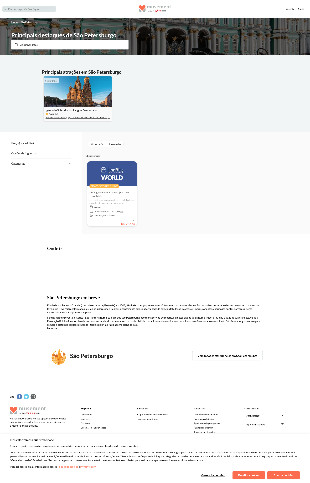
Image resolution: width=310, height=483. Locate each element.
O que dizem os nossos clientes (152, 414)
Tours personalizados (147, 419)
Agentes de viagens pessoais (208, 423)
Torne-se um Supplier (204, 432)
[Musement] (155, 9)
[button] (106, 144)
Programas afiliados (204, 419)
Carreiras (85, 423)
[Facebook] (19, 396)
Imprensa (85, 419)
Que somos (86, 414)
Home (14, 22)
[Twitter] (26, 396)
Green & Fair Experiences (93, 427)
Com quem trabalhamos (206, 414)
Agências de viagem (203, 427)
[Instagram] (33, 396)
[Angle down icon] (52, 143)
